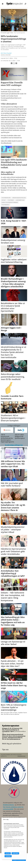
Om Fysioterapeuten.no (13, 739)
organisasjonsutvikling (19, 197)
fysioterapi (11, 200)
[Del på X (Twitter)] (14, 63)
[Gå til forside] (14, 3)
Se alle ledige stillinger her (14, 445)
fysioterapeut (5, 204)
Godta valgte (15, 853)
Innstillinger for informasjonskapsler (19, 860)
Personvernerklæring (11, 729)
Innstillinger (8, 856)
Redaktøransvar (21, 756)
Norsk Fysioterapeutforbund (15, 734)
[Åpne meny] (3, 3)
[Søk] (25, 3)
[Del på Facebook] (11, 63)
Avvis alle (8, 853)
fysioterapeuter (6, 197)
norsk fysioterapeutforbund (10, 202)
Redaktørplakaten (8, 805)
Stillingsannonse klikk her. (15, 737)
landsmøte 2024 (20, 200)
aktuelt (4, 200)
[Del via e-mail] (16, 63)
